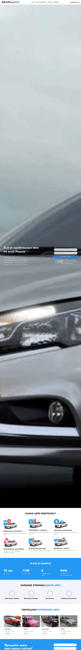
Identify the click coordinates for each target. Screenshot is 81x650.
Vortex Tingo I (27, 629)
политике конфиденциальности (67, 263)
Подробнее (7, 633)
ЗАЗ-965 (7, 629)
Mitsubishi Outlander (66, 629)
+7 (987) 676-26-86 (74, 2)
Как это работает (41, 2)
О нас (33, 2)
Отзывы (49, 2)
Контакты (56, 2)
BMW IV (44, 629)
